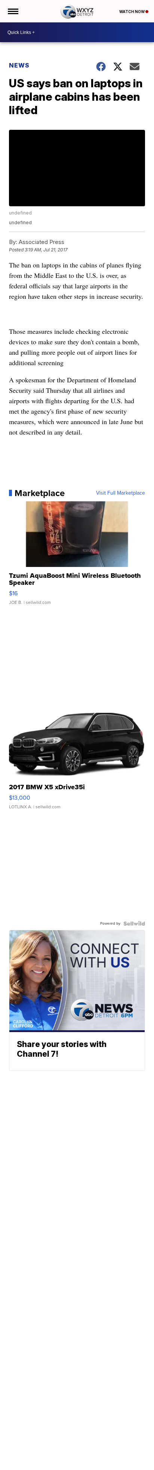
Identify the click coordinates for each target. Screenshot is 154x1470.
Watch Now (132, 11)
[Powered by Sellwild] (134, 923)
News (19, 65)
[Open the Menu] (12, 11)
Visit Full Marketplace (120, 493)
